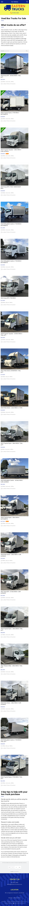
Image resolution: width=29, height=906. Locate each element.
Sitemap (10, 897)
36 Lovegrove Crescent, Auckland (14, 893)
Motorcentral (19, 903)
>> (19, 867)
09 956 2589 (15, 12)
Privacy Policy (17, 897)
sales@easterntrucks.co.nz (14, 884)
